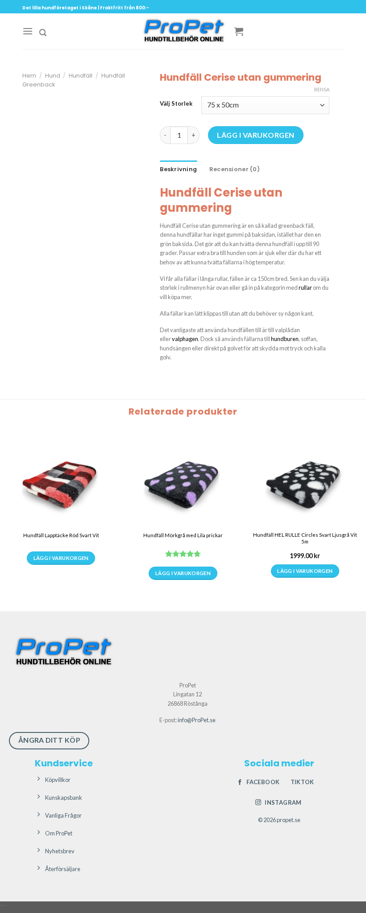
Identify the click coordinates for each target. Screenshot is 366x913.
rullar (305, 287)
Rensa (321, 89)
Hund (52, 75)
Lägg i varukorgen (255, 135)
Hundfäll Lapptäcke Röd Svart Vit (61, 535)
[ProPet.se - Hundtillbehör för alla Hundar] (183, 31)
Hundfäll (80, 75)
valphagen (185, 338)
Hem (29, 75)
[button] (27, 31)
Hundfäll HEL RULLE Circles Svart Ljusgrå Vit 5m (305, 538)
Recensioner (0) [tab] (234, 169)
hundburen (285, 338)
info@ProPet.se (197, 720)
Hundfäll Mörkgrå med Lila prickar (183, 535)
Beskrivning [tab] (178, 169)
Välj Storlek (176, 104)
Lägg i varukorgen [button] (305, 571)
